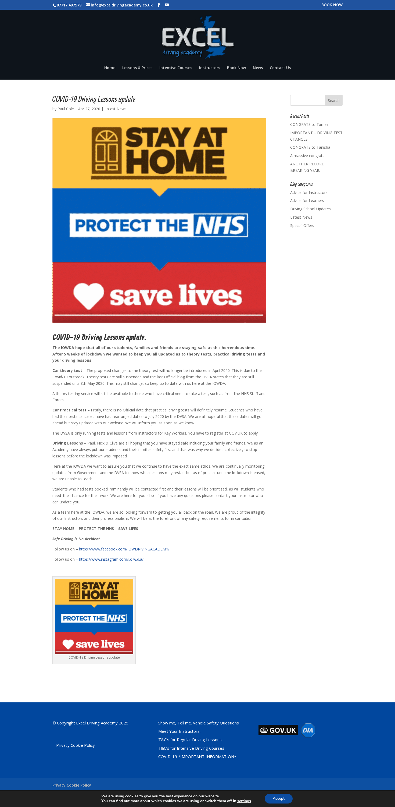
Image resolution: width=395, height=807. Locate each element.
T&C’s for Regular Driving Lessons (190, 739)
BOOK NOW (332, 5)
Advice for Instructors (309, 192)
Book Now (236, 68)
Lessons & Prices (137, 68)
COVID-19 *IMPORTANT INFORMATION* (197, 756)
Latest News (116, 108)
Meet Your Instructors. (179, 731)
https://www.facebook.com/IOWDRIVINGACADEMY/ (124, 549)
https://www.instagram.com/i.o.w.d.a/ (111, 559)
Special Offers (302, 225)
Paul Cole (66, 108)
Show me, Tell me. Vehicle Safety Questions (198, 723)
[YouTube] (167, 5)
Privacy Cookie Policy (75, 745)
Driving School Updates (310, 208)
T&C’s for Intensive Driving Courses (191, 748)
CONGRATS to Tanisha (310, 147)
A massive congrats (307, 155)
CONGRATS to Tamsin (309, 124)
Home (109, 68)
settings (244, 801)
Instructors (209, 68)
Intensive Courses (175, 68)
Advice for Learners (307, 200)
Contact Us (280, 68)
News (258, 68)
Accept (279, 798)
